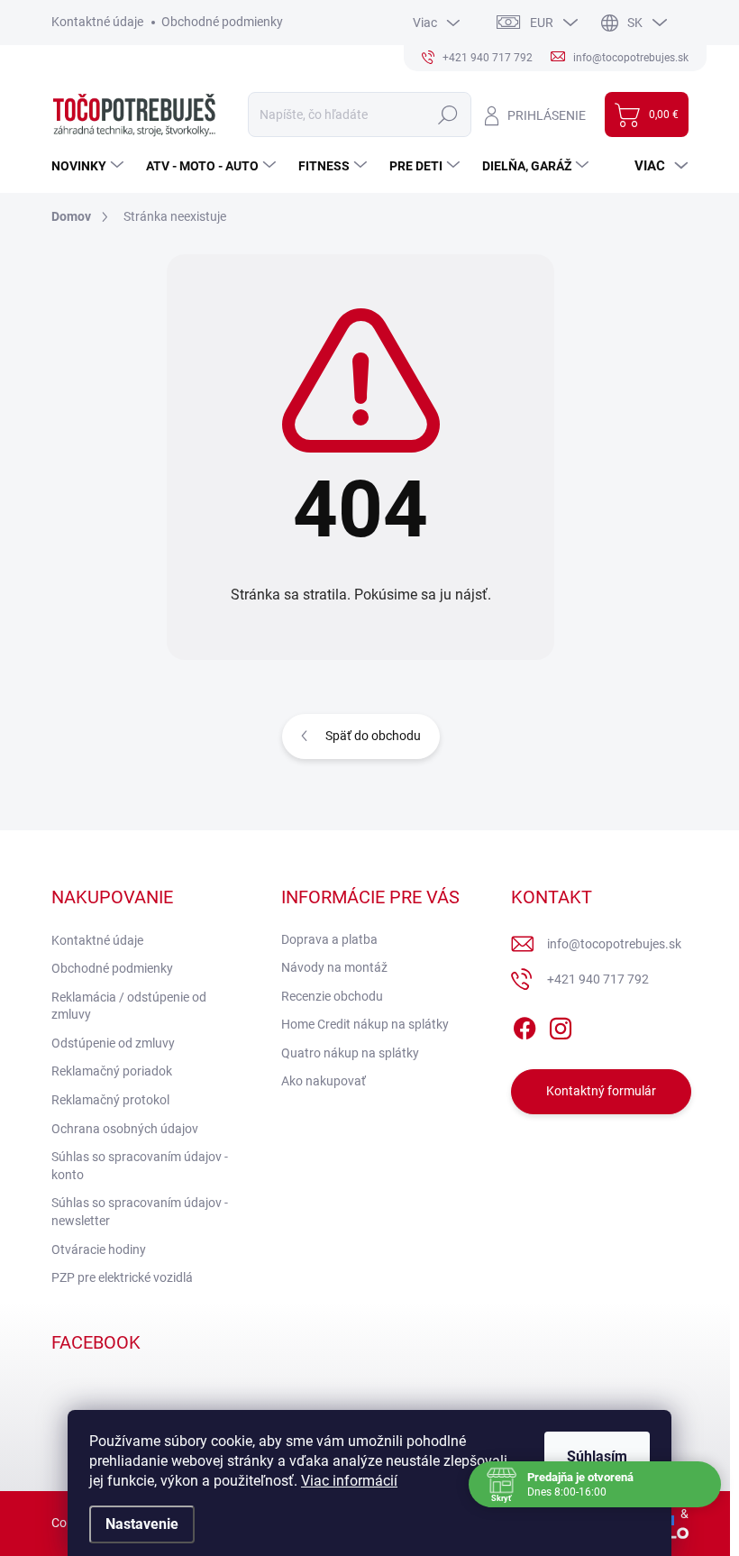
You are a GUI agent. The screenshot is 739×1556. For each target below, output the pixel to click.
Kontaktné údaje (97, 21)
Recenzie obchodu (332, 996)
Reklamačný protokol (110, 1100)
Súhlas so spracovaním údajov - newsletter (139, 1211)
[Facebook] (524, 1025)
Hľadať (448, 114)
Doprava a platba (329, 939)
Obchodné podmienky (222, 21)
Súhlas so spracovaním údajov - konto (139, 1165)
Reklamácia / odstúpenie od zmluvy (128, 1006)
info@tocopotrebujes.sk (614, 944)
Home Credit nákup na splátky (365, 1024)
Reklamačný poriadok (111, 1071)
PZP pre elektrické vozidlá (122, 1277)
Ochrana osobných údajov (124, 1128)
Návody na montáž (334, 967)
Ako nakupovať (323, 1081)
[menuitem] (89, 166)
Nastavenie (141, 1524)
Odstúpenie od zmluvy (113, 1043)
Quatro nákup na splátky (350, 1053)
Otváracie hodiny (98, 1249)
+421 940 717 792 (598, 979)
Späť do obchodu (373, 735)
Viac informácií (349, 1480)
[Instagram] (560, 1025)
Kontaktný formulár (601, 1091)
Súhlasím (597, 1456)
